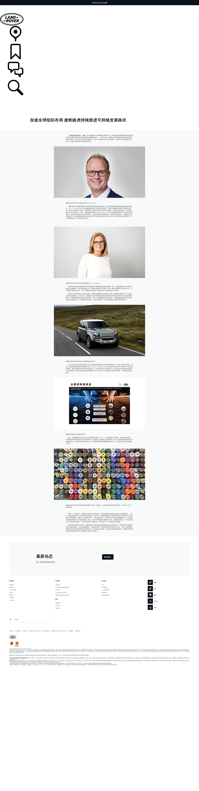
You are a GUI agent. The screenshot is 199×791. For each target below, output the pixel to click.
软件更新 (57, 590)
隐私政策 (71, 631)
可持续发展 (104, 587)
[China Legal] (17, 645)
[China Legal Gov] (11, 645)
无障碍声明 (78, 631)
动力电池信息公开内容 (61, 592)
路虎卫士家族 (12, 590)
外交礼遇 (11, 600)
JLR (103, 584)
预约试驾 (11, 595)
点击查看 (104, 3)
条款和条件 (18, 631)
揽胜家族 (11, 584)
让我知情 (11, 597)
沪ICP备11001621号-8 (35, 631)
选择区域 (11, 631)
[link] (99, 35)
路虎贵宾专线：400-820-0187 (59, 631)
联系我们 (25, 631)
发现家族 (11, 587)
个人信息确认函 (106, 590)
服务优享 (57, 584)
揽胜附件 (57, 603)
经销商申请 (104, 592)
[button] (99, 6)
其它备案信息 (46, 631)
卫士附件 (57, 605)
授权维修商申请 (106, 595)
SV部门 (11, 592)
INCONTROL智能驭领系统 (62, 587)
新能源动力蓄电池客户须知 (62, 595)
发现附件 (57, 608)
